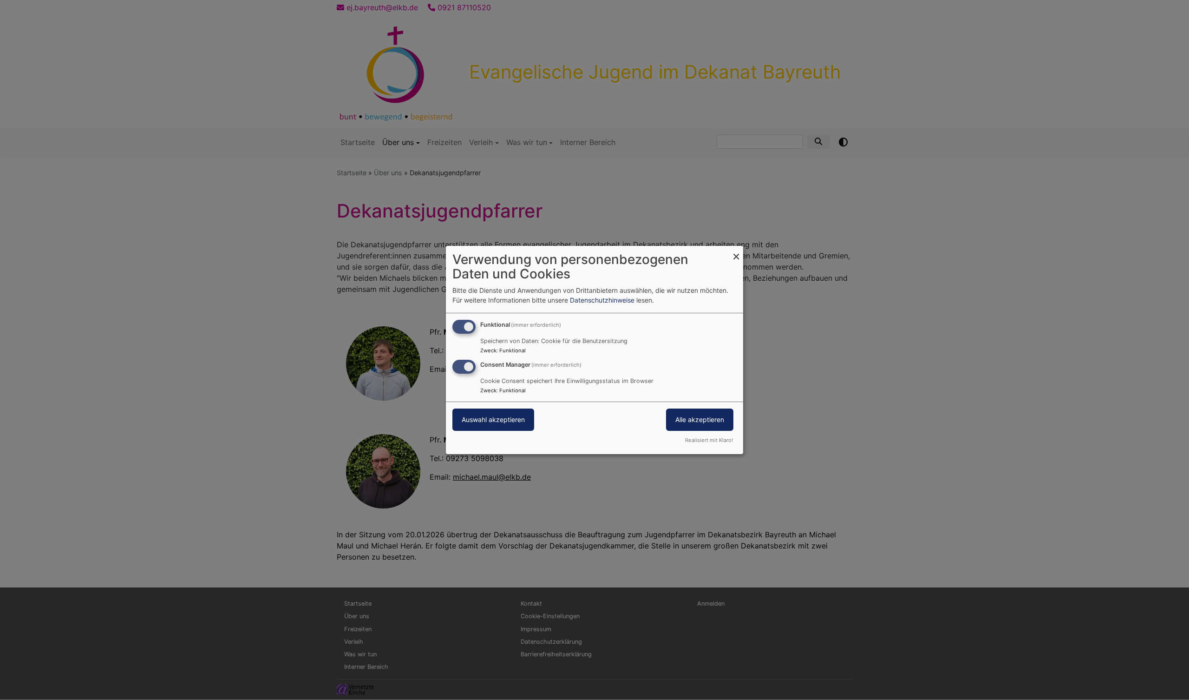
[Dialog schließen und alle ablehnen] (736, 252)
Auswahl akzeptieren (493, 419)
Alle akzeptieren (699, 419)
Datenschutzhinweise (602, 300)
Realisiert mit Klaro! (709, 440)
